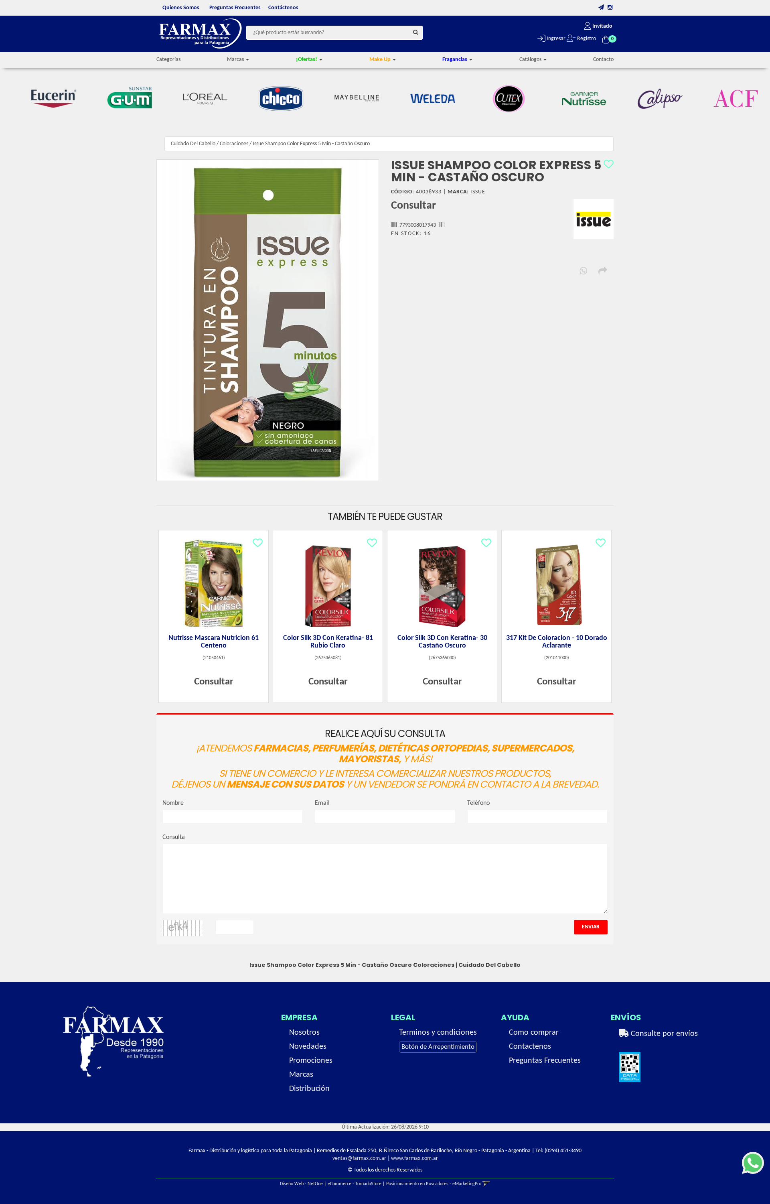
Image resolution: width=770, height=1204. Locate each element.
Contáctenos (283, 8)
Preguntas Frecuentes (235, 8)
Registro (586, 39)
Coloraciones (234, 144)
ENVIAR (591, 927)
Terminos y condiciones (438, 1033)
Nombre (173, 803)
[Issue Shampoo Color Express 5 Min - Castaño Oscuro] (268, 320)
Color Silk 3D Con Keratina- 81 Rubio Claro (328, 642)
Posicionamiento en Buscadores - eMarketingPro (433, 1184)
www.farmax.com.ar (414, 1158)
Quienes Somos (180, 8)
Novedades (307, 1047)
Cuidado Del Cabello (193, 144)
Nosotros (304, 1033)
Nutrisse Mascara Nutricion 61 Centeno (213, 642)
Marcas (301, 1075)
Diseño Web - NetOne (301, 1184)
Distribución (309, 1089)
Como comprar (534, 1033)
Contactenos (530, 1047)
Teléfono (478, 803)
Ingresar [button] (555, 39)
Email (322, 803)
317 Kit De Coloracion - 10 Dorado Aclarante (556, 642)
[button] (601, 8)
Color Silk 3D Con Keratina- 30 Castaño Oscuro (442, 642)
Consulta (173, 837)
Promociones (310, 1061)
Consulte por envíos (663, 1034)
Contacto (603, 60)
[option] (45, 98)
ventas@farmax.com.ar (359, 1158)
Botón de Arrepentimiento (437, 1047)
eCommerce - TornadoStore (354, 1184)
